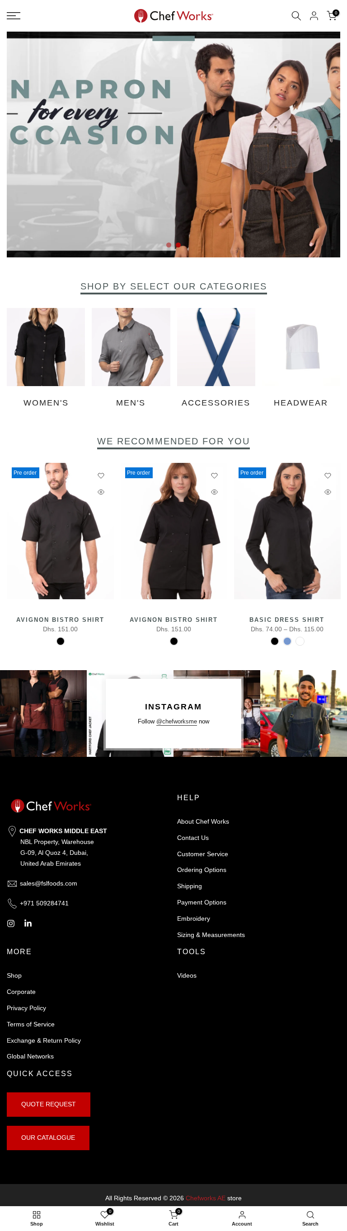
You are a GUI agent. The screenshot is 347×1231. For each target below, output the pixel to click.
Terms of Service (31, 1024)
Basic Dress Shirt (286, 620)
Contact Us (193, 837)
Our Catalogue (48, 1137)
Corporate (21, 991)
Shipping (189, 886)
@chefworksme (176, 721)
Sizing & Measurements (211, 934)
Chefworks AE (205, 1198)
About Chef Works (203, 821)
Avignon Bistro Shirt (60, 620)
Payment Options (201, 902)
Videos (187, 975)
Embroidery (193, 918)
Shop (14, 975)
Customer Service (202, 854)
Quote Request (48, 1104)
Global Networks (30, 1056)
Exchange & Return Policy (44, 1040)
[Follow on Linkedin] (28, 923)
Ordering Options (201, 869)
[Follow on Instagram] (11, 923)
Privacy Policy (26, 1008)
